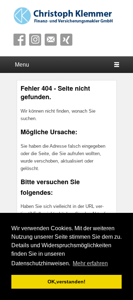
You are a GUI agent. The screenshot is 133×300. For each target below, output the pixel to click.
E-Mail (51, 40)
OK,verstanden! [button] (66, 281)
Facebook (19, 40)
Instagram (35, 40)
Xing (66, 40)
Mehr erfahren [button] (90, 263)
